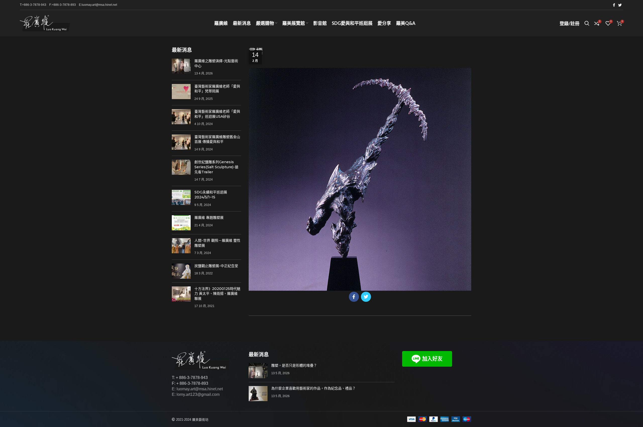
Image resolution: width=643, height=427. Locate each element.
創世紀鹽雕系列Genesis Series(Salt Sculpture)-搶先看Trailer (216, 167)
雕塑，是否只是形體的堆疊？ (294, 365)
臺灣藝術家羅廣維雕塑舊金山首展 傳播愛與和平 (217, 139)
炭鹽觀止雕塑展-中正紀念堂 (216, 266)
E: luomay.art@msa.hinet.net (197, 389)
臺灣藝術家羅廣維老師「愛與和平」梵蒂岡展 (217, 89)
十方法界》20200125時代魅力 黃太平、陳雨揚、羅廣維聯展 (217, 293)
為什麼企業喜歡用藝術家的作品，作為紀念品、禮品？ (313, 388)
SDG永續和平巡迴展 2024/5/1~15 (210, 194)
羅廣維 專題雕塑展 (209, 217)
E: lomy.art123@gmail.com (196, 394)
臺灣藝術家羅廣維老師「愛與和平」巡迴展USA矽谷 (217, 114)
